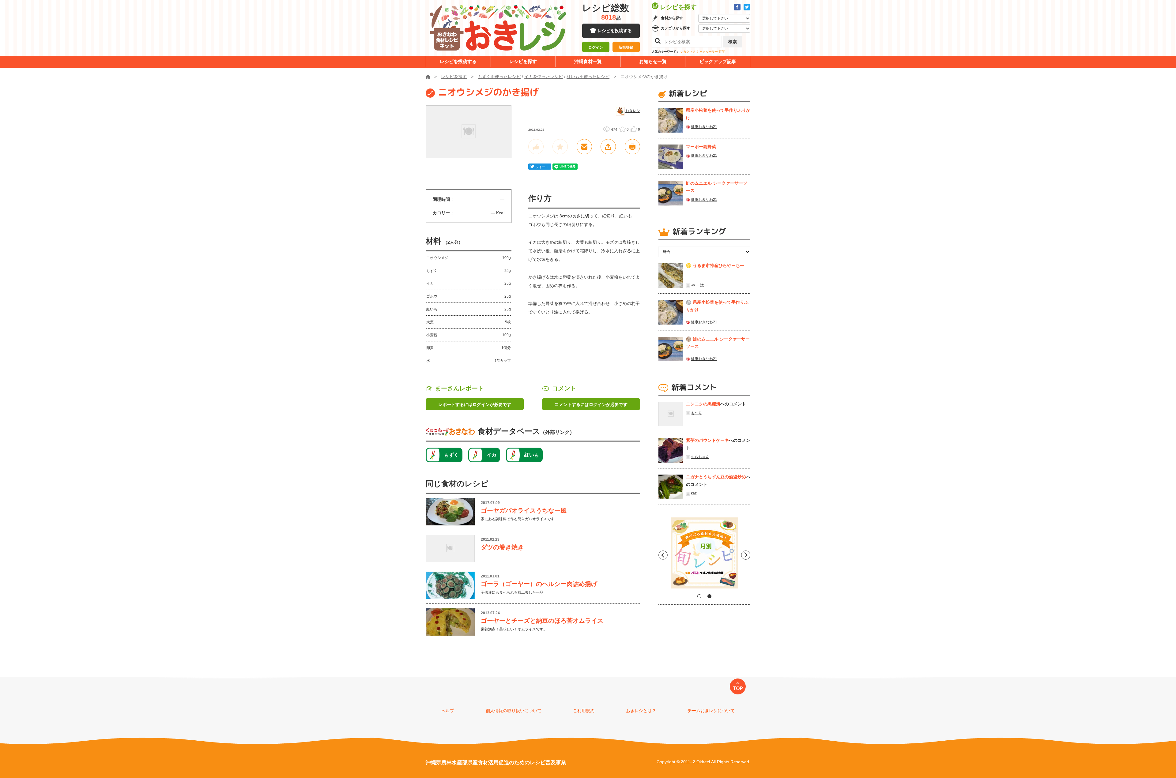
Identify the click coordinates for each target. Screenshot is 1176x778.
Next (745, 555)
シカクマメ (687, 51)
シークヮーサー (707, 51)
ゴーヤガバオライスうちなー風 (524, 510)
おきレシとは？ (641, 710)
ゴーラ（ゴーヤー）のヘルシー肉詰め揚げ (539, 584)
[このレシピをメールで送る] (584, 146)
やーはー (699, 285)
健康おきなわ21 (704, 127)
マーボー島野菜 (701, 146)
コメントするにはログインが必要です (591, 404)
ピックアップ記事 (717, 61)
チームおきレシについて (711, 710)
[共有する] (608, 146)
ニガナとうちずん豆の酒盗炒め (716, 476)
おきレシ (632, 111)
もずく (451, 454)
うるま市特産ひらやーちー (718, 265)
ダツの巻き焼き (502, 547)
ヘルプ (447, 710)
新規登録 (626, 47)
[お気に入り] (560, 146)
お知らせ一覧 (653, 61)
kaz (694, 493)
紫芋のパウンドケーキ (707, 440)
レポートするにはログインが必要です (474, 404)
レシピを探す (523, 61)
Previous (663, 555)
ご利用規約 (583, 710)
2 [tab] (709, 596)
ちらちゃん (700, 457)
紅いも (531, 454)
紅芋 (722, 51)
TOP (738, 688)
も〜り (696, 413)
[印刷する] (632, 146)
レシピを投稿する (614, 30)
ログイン (595, 47)
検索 (732, 41)
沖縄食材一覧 (588, 61)
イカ (491, 454)
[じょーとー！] (536, 146)
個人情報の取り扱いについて (513, 710)
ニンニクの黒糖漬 (703, 403)
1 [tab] (699, 596)
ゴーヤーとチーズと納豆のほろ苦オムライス (542, 620)
